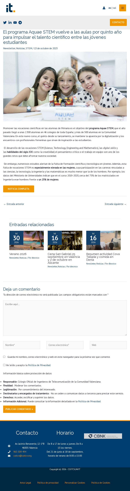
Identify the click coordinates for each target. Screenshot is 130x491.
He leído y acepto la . (28, 365)
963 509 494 (19, 451)
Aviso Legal (25, 482)
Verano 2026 (17, 254)
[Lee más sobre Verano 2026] (26, 240)
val (114, 7)
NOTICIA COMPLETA (18, 188)
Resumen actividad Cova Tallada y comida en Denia (103, 256)
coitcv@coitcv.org (22, 455)
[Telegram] (20, 22)
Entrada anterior (13, 203)
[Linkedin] (10, 22)
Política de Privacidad (39, 365)
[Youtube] (15, 22)
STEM (29, 48)
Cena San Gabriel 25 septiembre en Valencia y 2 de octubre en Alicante (64, 258)
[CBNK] (103, 436)
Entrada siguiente (116, 203)
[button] (118, 22)
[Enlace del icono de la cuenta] (104, 8)
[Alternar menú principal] (122, 7)
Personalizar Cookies (75, 482)
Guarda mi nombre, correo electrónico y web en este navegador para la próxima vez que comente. (58, 356)
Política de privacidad (47, 482)
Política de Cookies (100, 482)
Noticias (20, 48)
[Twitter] (5, 22)
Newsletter (9, 48)
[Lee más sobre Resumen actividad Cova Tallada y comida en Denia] (103, 240)
